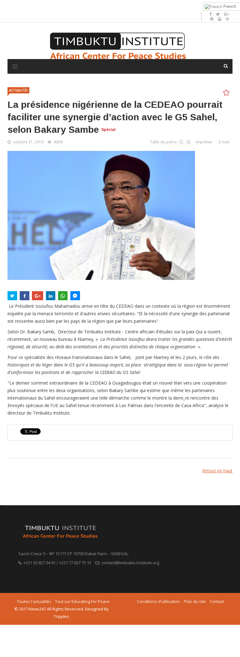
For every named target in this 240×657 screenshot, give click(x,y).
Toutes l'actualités (34, 601)
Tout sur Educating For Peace (82, 601)
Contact (217, 601)
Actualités (18, 90)
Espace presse (116, 6)
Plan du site (195, 601)
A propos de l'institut (48, 6)
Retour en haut (217, 471)
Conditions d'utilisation (158, 601)
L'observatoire (84, 6)
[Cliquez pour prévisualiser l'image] (120, 215)
